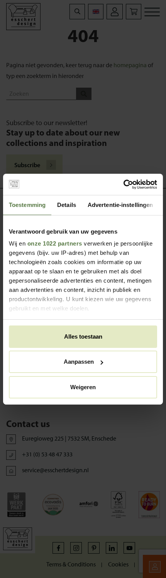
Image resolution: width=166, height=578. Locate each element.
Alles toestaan (83, 336)
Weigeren (83, 387)
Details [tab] (66, 205)
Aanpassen (79, 361)
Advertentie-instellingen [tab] (120, 205)
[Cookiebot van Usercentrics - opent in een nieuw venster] (123, 184)
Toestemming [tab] (27, 205)
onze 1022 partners (54, 243)
